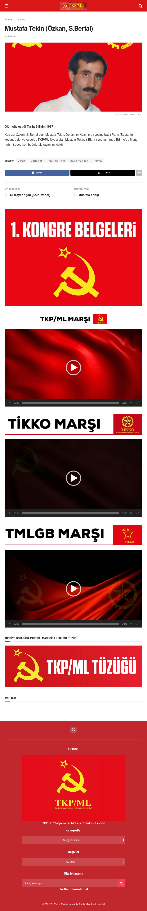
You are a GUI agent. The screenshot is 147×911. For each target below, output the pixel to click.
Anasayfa (9, 19)
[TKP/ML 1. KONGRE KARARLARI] (73, 257)
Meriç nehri (37, 160)
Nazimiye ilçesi (79, 160)
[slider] (70, 403)
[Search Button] (121, 883)
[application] (73, 368)
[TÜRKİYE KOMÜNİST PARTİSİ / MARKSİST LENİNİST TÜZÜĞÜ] (73, 666)
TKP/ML (97, 160)
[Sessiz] (131, 403)
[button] (73, 367)
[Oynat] (9, 403)
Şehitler (21, 19)
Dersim (22, 160)
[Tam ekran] (137, 403)
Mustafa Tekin (57, 160)
